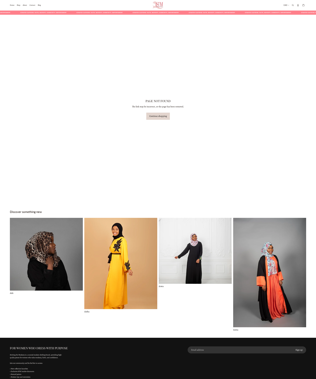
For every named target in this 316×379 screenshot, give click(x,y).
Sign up (299, 349)
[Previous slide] (13, 254)
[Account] (298, 5)
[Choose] (153, 305)
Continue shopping (158, 116)
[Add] (79, 287)
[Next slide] (79, 254)
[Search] (293, 5)
